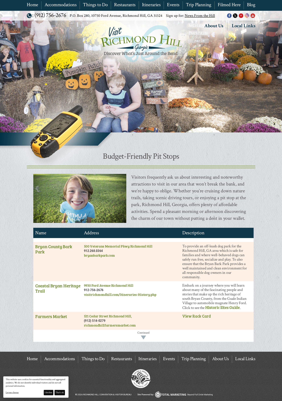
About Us (213, 26)
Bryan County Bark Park (53, 249)
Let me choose (12, 392)
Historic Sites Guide (222, 307)
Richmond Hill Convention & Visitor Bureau (140, 62)
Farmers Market (51, 316)
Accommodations (61, 4)
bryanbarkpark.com (99, 255)
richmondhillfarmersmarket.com (110, 325)
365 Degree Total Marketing (175, 394)
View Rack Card (196, 316)
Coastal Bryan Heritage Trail (57, 288)
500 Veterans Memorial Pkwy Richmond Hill (118, 246)
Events (173, 4)
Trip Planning (198, 4)
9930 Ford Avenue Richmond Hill (108, 285)
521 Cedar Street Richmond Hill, (108, 316)
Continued (143, 333)
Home (32, 4)
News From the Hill (200, 15)
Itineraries (151, 4)
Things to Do (95, 4)
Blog (251, 4)
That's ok (59, 392)
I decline (48, 392)
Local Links (243, 26)
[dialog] (36, 387)
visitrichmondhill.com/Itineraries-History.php (120, 294)
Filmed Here (229, 4)
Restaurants (124, 4)
